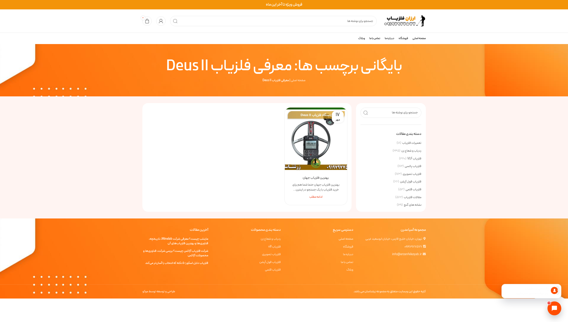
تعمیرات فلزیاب (411, 143)
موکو (145, 291)
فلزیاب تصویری (412, 174)
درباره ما (348, 254)
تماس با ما (347, 262)
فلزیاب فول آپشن (410, 182)
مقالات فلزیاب (412, 197)
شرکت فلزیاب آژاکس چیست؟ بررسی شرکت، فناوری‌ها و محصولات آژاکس (175, 253)
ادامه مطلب (315, 197)
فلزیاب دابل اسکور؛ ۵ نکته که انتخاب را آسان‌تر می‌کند (176, 263)
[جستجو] (175, 21)
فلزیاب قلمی (413, 189)
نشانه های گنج (412, 205)
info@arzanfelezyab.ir (407, 254)
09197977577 (413, 246)
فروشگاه (348, 247)
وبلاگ (349, 270)
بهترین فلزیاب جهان (316, 178)
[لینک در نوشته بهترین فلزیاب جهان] (316, 139)
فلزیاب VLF (414, 159)
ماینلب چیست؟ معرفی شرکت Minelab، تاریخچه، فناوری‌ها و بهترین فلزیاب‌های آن (178, 241)
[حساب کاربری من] (161, 21)
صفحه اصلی (298, 80)
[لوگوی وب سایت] (403, 21)
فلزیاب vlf (274, 247)
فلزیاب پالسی (413, 166)
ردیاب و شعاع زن (411, 151)
